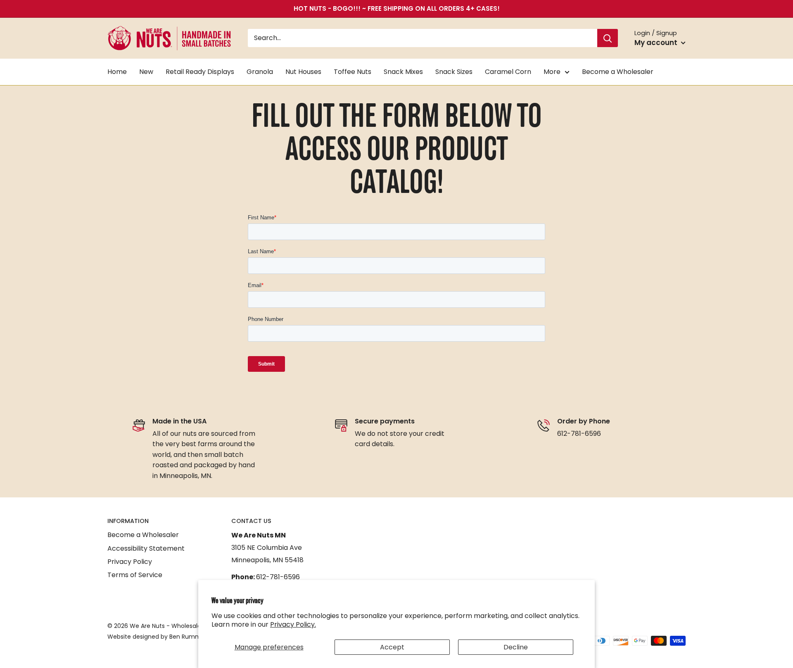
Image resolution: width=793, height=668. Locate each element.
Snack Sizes (453, 71)
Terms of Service (134, 575)
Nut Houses (303, 71)
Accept (392, 647)
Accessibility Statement (146, 548)
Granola (260, 71)
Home (117, 71)
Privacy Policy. (293, 624)
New (146, 71)
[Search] (607, 38)
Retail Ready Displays (200, 71)
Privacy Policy (129, 561)
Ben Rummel (187, 636)
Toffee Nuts (352, 71)
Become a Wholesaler (617, 71)
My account (656, 43)
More (552, 71)
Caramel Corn (508, 71)
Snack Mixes (403, 71)
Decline (515, 647)
